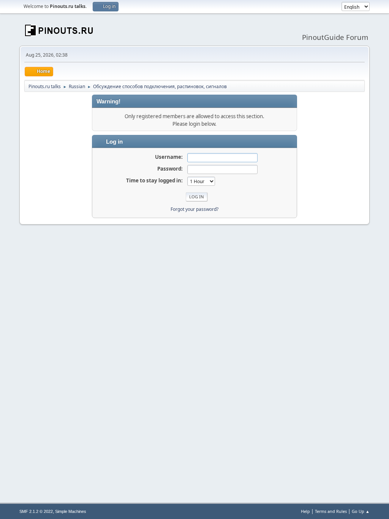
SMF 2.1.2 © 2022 (36, 511)
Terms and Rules (331, 511)
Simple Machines (70, 511)
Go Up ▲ (361, 511)
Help (305, 511)
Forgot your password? (194, 209)
